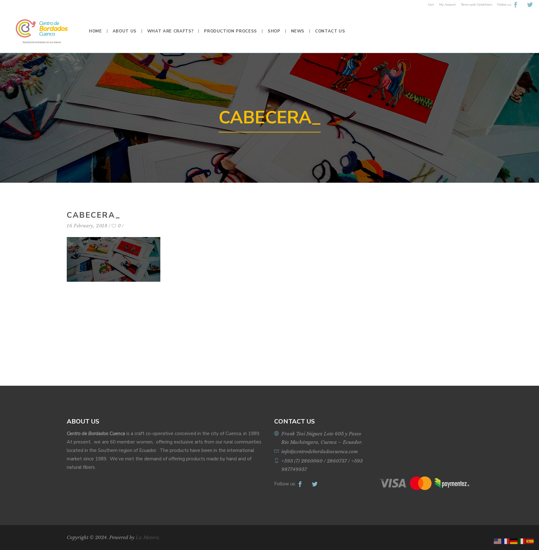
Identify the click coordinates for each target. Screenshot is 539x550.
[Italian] (522, 541)
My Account (447, 4)
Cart (431, 4)
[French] (506, 541)
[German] (514, 541)
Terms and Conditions (476, 4)
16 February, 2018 (87, 226)
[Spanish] (530, 541)
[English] (498, 541)
